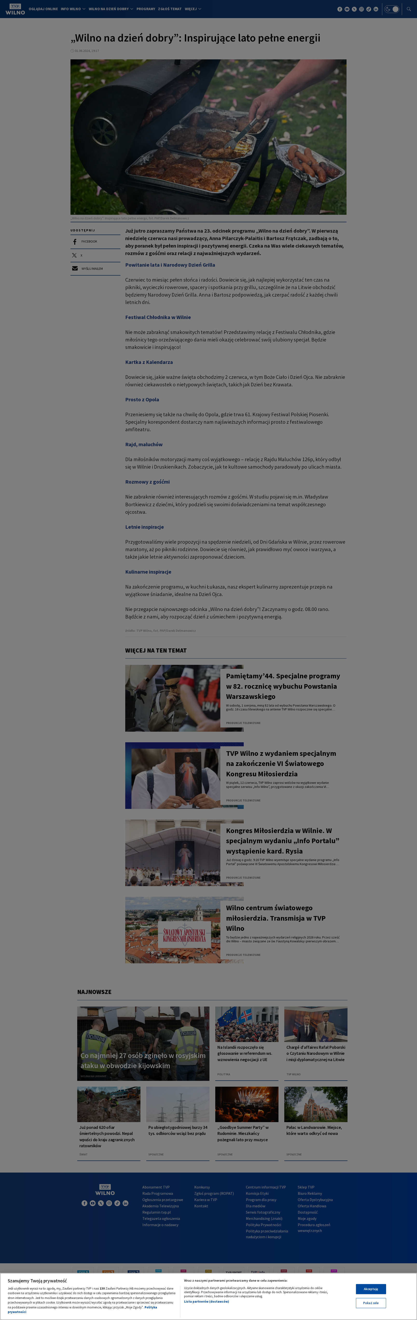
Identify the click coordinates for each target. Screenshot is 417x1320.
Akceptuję (371, 1289)
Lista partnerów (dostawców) (206, 1301)
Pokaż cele (371, 1303)
